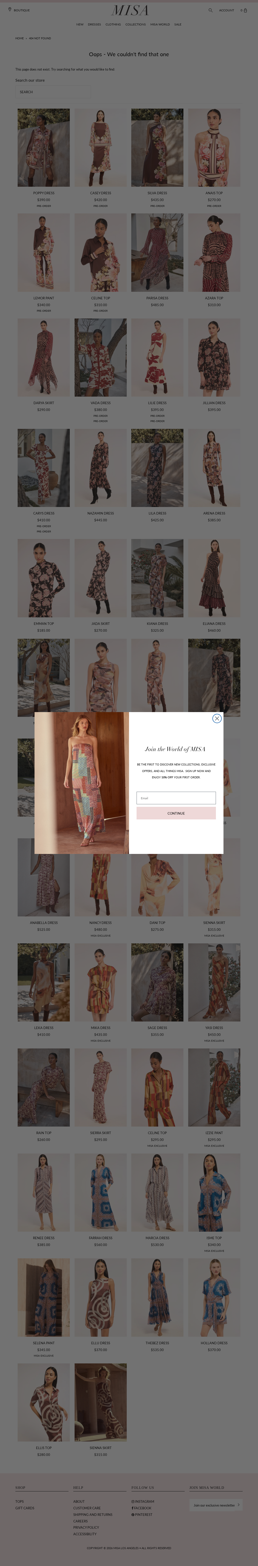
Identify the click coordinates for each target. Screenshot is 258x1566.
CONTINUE (176, 813)
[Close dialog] (217, 718)
